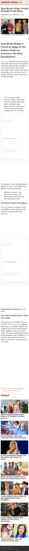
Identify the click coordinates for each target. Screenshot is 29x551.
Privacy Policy (11, 549)
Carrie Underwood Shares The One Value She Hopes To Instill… (13, 457)
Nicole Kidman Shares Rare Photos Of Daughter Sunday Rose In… (13, 416)
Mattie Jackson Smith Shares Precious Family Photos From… (14, 478)
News (5, 391)
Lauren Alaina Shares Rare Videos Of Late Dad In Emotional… (12, 519)
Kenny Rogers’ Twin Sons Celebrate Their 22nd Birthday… (14, 437)
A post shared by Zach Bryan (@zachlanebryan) (14, 282)
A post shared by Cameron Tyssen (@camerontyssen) (15, 158)
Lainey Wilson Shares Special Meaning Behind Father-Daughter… (13, 498)
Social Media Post (14, 391)
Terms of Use (4, 549)
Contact (16, 549)
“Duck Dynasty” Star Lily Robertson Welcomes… (11, 540)
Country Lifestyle (17, 388)
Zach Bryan (7, 388)
